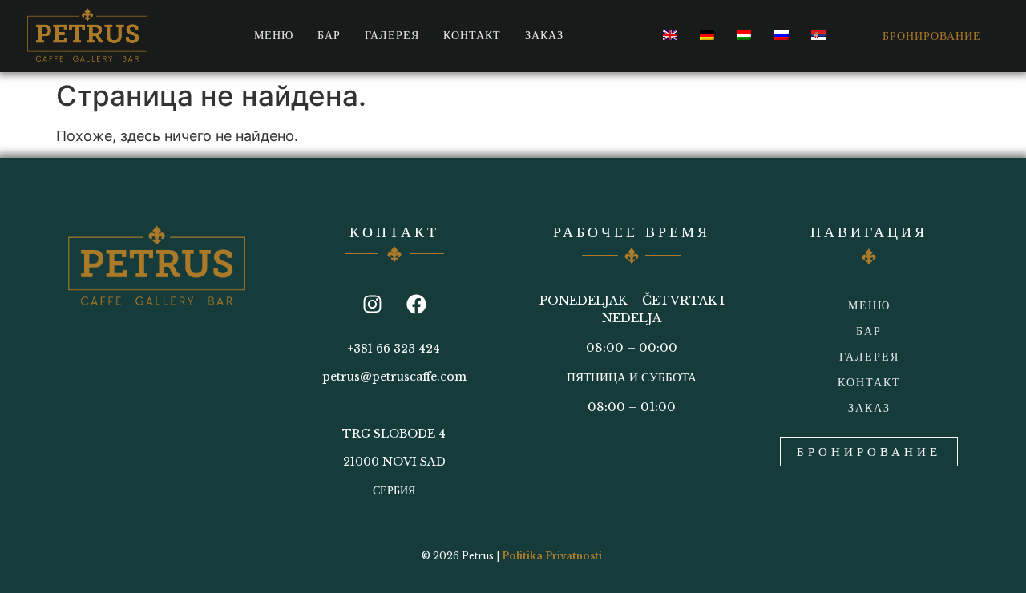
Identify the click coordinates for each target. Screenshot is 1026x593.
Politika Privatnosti (552, 556)
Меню (273, 35)
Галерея (392, 35)
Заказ (544, 35)
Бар (329, 35)
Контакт (472, 35)
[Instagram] (372, 304)
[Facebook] (416, 304)
